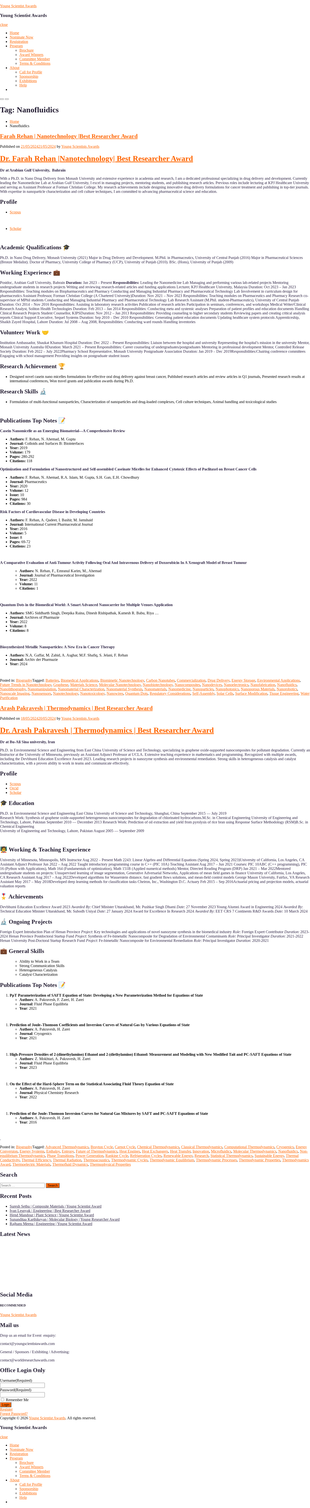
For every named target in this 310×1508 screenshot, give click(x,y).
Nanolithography (13, 689)
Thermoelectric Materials (31, 1164)
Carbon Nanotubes (160, 680)
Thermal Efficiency (36, 1160)
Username (16, 1380)
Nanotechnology (65, 693)
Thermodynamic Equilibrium (172, 1160)
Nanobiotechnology (158, 685)
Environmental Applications (278, 680)
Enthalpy (53, 1151)
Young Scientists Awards (80, 146)
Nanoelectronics (236, 685)
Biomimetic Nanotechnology (122, 680)
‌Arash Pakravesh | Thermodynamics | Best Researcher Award (76, 708)
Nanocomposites (187, 685)
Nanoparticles (203, 689)
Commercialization (191, 680)
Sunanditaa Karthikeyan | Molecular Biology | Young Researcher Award (65, 1219)
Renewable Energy (178, 1156)
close (4, 25)
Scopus (15, 212)
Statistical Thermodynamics (231, 1156)
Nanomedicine (179, 689)
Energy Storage (243, 680)
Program (16, 46)
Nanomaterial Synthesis (124, 689)
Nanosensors (41, 693)
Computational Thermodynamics (249, 1147)
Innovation (201, 1151)
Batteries (52, 680)
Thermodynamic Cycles (129, 1160)
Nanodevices (212, 685)
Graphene (60, 685)
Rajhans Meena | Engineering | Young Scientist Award (51, 1224)
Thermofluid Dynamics (70, 1164)
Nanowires (115, 693)
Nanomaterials (155, 689)
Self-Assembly (203, 693)
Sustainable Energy (269, 1156)
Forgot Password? (14, 1414)
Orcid (14, 788)
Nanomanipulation (42, 689)
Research (201, 1156)
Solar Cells (225, 693)
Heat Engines (129, 1151)
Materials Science (83, 685)
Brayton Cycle (102, 1147)
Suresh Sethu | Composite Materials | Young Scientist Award (55, 1206)
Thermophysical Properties (110, 1164)
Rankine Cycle (116, 1156)
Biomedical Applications (79, 680)
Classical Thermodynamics (201, 1147)
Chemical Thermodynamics (158, 1147)
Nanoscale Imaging (15, 693)
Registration (19, 41)
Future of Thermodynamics (96, 1151)
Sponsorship (28, 76)
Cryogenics (285, 1147)
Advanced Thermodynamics (67, 1147)
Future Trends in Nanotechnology (25, 685)
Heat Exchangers (155, 1151)
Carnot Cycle (125, 1147)
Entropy (68, 1151)
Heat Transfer (180, 1151)
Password (15, 1390)
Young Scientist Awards (18, 6)
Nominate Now (21, 37)
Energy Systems (32, 1151)
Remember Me (17, 1400)
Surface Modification (251, 693)
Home (14, 33)
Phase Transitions (60, 1156)
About (14, 68)
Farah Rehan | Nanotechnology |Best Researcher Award (69, 136)
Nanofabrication (262, 685)
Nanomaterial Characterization (81, 689)
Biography (24, 680)
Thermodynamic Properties (259, 1160)
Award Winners (31, 55)
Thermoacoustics (96, 1160)
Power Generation (89, 1156)
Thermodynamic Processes (216, 1160)
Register (6, 1409)
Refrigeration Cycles (146, 1156)
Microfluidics (221, 1151)
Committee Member (34, 59)
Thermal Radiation (67, 1160)
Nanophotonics (227, 689)
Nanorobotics (287, 689)
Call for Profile (30, 72)
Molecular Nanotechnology (120, 685)
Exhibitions (28, 81)
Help (23, 85)
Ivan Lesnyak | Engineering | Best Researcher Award (50, 1211)
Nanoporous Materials (258, 689)
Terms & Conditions (34, 63)
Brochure (26, 50)
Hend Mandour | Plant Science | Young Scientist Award (52, 1215)
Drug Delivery (219, 680)
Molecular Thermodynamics (254, 1151)
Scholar (15, 229)
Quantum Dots (136, 693)
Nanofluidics (287, 685)
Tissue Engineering (284, 693)
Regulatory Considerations (170, 693)
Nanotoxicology (92, 693)
